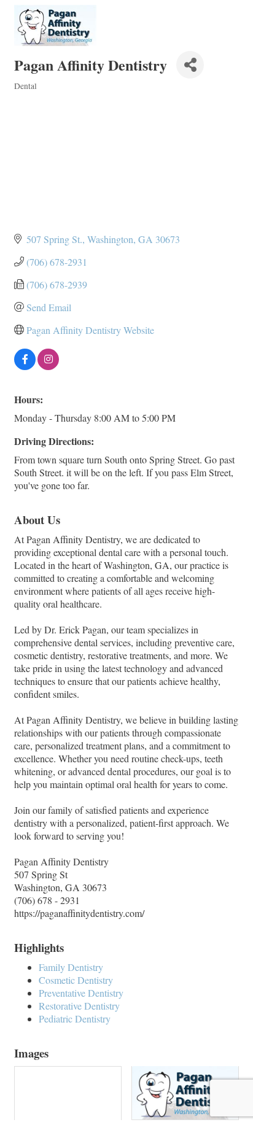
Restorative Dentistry (79, 1005)
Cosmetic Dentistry (76, 979)
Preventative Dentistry (81, 992)
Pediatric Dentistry (75, 1018)
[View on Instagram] (48, 366)
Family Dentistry (71, 967)
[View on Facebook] (25, 366)
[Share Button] (190, 65)
